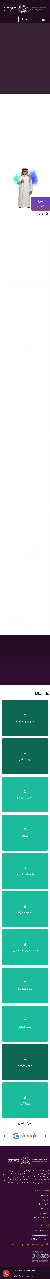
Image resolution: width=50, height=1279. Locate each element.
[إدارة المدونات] (25, 320)
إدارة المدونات (38, 343)
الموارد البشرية (37, 410)
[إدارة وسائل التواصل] (25, 590)
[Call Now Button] (6, 1273)
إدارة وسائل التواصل (35, 613)
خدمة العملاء (39, 276)
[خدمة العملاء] (25, 253)
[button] (43, 19)
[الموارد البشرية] (25, 387)
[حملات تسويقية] (25, 523)
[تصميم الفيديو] (25, 454)
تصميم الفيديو (38, 477)
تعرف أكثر (42, 295)
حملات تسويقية (38, 546)
